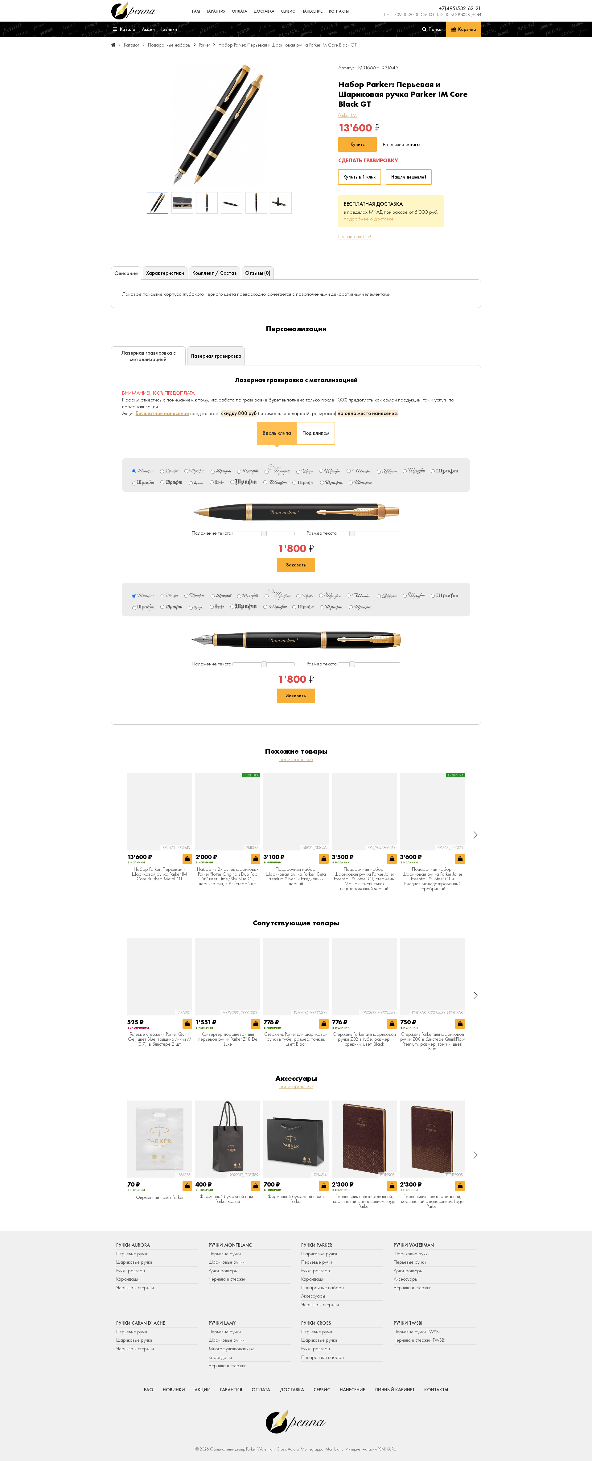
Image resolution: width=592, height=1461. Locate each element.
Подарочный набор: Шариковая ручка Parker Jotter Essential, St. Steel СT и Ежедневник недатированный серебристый (432, 879)
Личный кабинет (395, 1390)
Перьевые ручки (132, 1254)
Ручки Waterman (414, 1245)
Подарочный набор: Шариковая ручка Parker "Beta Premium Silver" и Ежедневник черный (296, 876)
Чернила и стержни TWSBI (419, 1340)
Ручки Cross (316, 1323)
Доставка (264, 11)
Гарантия (216, 11)
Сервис (288, 11)
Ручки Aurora (133, 1245)
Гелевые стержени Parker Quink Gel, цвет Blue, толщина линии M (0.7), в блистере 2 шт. (159, 1039)
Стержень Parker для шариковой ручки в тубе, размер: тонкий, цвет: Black (295, 1039)
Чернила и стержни (135, 1288)
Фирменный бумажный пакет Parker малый (227, 1199)
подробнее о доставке (369, 218)
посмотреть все (296, 759)
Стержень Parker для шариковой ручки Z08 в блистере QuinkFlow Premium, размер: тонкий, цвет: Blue (432, 1041)
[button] (475, 835)
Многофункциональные (232, 1349)
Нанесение (312, 11)
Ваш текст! (284, 513)
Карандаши (127, 1279)
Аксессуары (313, 1296)
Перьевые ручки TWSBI (417, 1332)
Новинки (174, 1390)
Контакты (339, 11)
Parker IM (347, 115)
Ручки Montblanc (230, 1245)
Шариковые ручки (134, 1262)
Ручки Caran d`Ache (140, 1323)
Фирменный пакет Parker (159, 1197)
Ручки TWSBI (408, 1323)
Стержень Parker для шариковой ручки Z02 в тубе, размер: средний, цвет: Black (364, 1039)
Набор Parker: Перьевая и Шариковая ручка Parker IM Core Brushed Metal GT (159, 874)
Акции (203, 1390)
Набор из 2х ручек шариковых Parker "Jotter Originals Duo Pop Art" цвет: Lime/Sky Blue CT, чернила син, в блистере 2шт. (227, 876)
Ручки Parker (316, 1245)
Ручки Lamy (222, 1323)
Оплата (239, 11)
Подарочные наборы (322, 1288)
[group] (219, 125)
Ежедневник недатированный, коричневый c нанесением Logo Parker (364, 1201)
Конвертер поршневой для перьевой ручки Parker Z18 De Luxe (227, 1039)
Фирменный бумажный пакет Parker (296, 1199)
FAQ (196, 11)
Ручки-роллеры (130, 1271)
